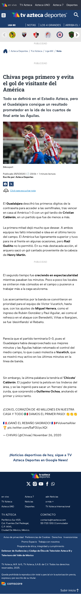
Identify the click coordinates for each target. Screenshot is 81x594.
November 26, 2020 (47, 435)
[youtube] (41, 485)
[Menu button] (4, 15)
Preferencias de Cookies (37, 537)
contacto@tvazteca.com (53, 520)
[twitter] (28, 485)
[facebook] (47, 485)
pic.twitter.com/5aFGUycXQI (27, 427)
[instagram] (34, 485)
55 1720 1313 (46, 523)
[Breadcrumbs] (7, 51)
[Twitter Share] (11, 184)
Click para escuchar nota (23, 190)
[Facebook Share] (5, 184)
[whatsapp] (53, 485)
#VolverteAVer (65, 423)
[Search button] (76, 15)
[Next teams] (76, 35)
